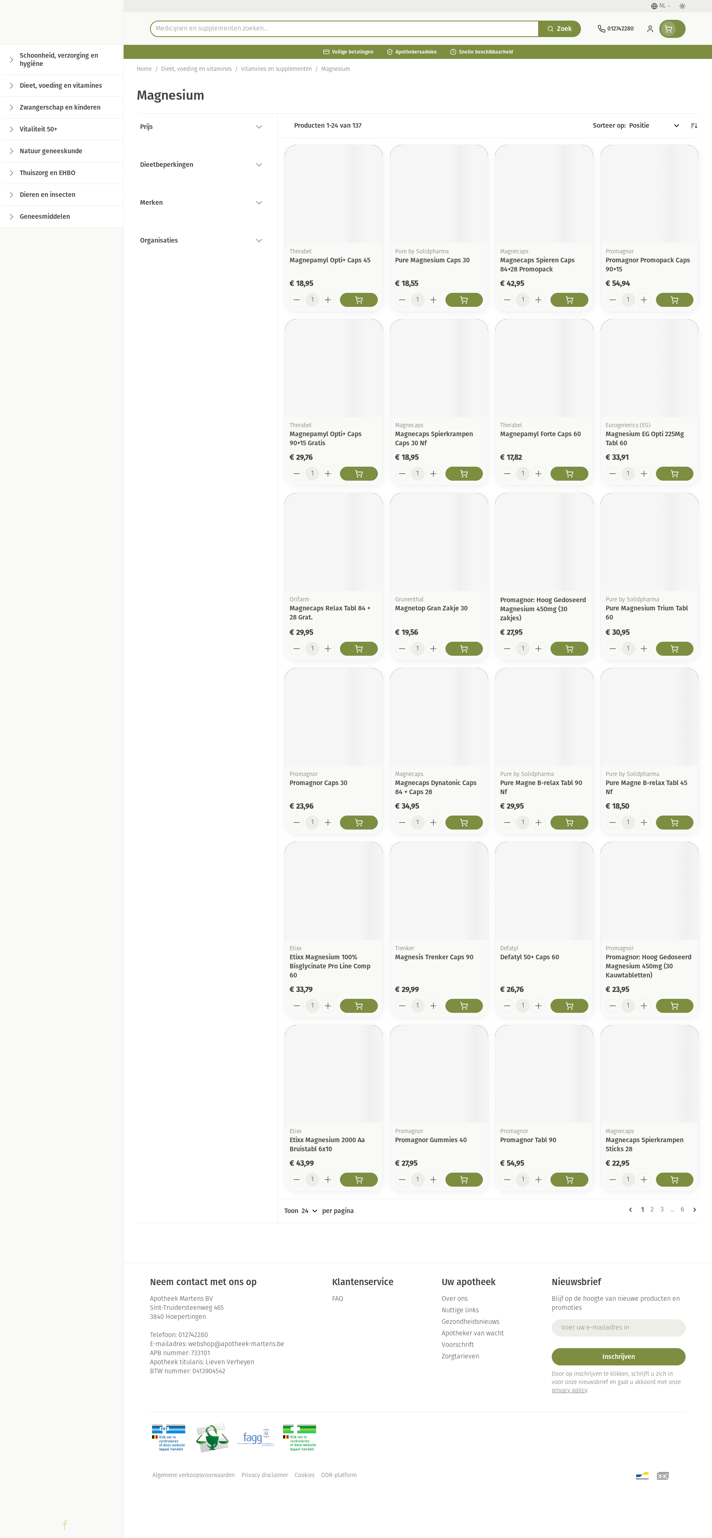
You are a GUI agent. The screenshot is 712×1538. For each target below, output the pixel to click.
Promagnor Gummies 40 (431, 1140)
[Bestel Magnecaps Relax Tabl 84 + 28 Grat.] (359, 649)
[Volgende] (693, 1209)
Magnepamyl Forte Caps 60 (540, 434)
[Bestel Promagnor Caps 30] (359, 823)
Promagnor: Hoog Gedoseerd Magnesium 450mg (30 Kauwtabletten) (648, 966)
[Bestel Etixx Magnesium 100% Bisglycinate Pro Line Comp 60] (359, 1006)
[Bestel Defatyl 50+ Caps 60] (569, 1006)
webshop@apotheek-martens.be (236, 1344)
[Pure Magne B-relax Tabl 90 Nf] (544, 717)
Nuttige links (460, 1310)
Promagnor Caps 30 (318, 783)
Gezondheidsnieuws (470, 1322)
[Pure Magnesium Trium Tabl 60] (650, 542)
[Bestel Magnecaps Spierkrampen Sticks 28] (675, 1180)
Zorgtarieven (460, 1356)
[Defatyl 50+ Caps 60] (544, 891)
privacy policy (569, 1391)
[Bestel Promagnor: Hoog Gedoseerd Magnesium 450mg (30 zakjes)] (569, 649)
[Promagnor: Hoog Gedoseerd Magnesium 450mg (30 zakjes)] (544, 542)
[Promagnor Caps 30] (334, 717)
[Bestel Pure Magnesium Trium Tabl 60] (675, 649)
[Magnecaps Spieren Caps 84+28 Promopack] (544, 194)
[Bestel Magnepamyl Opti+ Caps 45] (359, 300)
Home (144, 69)
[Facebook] (65, 1525)
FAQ (337, 1299)
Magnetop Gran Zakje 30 (431, 608)
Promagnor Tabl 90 (528, 1140)
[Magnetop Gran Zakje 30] (439, 542)
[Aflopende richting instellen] (694, 126)
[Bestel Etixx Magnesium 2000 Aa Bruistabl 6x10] (359, 1180)
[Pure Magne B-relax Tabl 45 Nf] (650, 717)
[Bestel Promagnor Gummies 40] (464, 1180)
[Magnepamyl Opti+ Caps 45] (334, 194)
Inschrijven (618, 1356)
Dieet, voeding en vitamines (196, 69)
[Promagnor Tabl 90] (544, 1074)
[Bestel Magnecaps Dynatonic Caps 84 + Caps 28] (464, 823)
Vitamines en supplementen (276, 69)
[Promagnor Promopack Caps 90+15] (650, 194)
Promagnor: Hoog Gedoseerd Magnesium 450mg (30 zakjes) (543, 609)
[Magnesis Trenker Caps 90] (439, 891)
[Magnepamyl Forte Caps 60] (544, 368)
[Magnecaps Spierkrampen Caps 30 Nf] (439, 368)
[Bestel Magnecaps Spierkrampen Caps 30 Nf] (464, 474)
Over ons (455, 1299)
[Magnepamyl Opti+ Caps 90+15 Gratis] (334, 368)
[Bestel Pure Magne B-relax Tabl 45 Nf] (675, 823)
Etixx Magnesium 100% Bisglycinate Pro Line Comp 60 (330, 966)
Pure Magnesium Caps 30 (432, 260)
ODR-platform (339, 1476)
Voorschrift (458, 1345)
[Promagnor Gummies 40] (439, 1074)
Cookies (304, 1476)
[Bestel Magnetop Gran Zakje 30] (464, 649)
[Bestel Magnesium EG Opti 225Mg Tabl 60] (675, 474)
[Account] (650, 29)
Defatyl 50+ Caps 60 (529, 957)
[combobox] (344, 29)
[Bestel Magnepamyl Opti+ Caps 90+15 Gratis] (359, 474)
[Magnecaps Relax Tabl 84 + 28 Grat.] (334, 542)
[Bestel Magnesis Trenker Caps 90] (464, 1006)
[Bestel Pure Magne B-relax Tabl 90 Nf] (569, 823)
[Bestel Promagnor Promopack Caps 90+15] (675, 300)
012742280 (193, 1335)
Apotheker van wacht (473, 1333)
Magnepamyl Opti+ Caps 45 (330, 260)
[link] (632, 1209)
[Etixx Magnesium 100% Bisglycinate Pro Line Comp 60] (334, 891)
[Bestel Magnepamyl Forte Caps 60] (569, 474)
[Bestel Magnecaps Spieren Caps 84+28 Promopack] (569, 300)
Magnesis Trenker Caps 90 (434, 957)
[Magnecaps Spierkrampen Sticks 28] (650, 1074)
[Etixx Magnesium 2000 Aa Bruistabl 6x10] (334, 1074)
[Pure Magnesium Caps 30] (439, 194)
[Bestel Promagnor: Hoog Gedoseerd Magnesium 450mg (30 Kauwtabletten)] (675, 1006)
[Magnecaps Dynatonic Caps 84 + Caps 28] (439, 717)
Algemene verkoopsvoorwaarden (193, 1476)
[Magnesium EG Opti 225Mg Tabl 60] (650, 368)
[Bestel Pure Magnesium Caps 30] (464, 300)
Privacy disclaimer (264, 1476)
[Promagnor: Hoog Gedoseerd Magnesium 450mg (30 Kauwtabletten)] (650, 891)
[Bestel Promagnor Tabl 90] (569, 1180)
